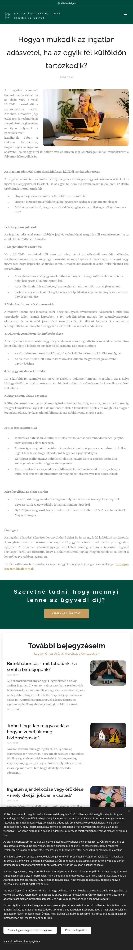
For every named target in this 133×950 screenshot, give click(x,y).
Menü (125, 15)
